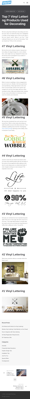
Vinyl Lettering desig (7, 128)
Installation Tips (5, 353)
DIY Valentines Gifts (7, 337)
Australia (4, 345)
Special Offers (5, 358)
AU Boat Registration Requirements (10, 334)
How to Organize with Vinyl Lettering (11, 332)
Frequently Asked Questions (9, 348)
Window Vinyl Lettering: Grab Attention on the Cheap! (15, 329)
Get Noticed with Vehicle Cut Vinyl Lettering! (12, 326)
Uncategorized (5, 360)
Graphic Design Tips (10, 11)
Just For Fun (21, 11)
